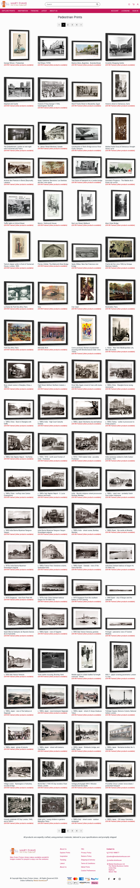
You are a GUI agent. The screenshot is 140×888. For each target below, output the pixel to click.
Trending (34, 11)
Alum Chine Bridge (111, 223)
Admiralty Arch (43, 348)
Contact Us (110, 849)
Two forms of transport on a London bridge (87, 180)
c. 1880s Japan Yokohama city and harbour (87, 422)
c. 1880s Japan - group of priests (16, 747)
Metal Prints (85, 867)
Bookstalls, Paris (111, 307)
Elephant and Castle (11, 104)
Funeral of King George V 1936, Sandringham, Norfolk (49, 105)
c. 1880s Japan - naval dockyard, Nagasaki (53, 711)
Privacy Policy (86, 853)
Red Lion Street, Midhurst (81, 223)
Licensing (125, 11)
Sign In (135, 11)
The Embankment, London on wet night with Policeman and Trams (17, 148)
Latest (44, 11)
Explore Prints (8, 11)
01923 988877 (114, 853)
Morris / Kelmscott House (47, 223)
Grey (39, 307)
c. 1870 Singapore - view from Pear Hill (18, 598)
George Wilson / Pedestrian (14, 63)
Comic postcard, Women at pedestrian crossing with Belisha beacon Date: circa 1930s (86, 350)
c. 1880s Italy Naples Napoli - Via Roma (18, 457)
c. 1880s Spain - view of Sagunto (49, 632)
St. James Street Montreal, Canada (50, 147)
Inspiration (23, 11)
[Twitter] (114, 880)
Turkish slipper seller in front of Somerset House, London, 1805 (19, 265)
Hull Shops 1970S (44, 63)
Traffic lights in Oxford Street (14, 223)
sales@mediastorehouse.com (119, 856)
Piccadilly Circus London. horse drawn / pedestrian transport (119, 785)
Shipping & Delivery (88, 860)
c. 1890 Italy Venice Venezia (14, 675)
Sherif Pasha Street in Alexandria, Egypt (86, 104)
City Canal (75, 307)
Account (114, 11)
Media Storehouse (40, 881)
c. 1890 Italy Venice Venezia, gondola (85, 632)
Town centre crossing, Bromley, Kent (51, 675)
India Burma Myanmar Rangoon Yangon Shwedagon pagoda (51, 531)
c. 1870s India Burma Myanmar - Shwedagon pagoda (15, 567)
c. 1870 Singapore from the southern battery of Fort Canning (85, 599)
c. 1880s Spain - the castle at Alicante (118, 530)
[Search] (97, 4)
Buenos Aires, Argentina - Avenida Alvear (86, 63)
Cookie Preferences (88, 871)
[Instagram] (119, 880)
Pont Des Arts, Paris (11, 348)
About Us (53, 11)
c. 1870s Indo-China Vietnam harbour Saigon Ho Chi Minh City (51, 599)
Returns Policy (86, 856)
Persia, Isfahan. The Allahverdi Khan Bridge (53, 264)
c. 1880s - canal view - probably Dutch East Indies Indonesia (119, 494)
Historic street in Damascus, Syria (117, 104)
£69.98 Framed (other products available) (18, 65)
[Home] (14, 7)
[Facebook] (109, 880)
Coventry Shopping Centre (114, 63)
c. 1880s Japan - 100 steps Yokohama (119, 819)
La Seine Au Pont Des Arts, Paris (15, 307)
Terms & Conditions (88, 863)
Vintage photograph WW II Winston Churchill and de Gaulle (84, 785)
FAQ (82, 849)
